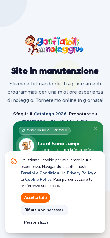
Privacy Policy (80, 173)
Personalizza (36, 222)
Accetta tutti (35, 197)
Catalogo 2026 (50, 114)
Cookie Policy (38, 179)
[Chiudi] (96, 129)
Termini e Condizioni (40, 173)
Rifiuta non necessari (44, 210)
